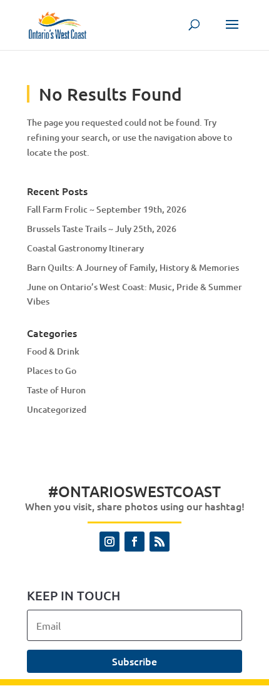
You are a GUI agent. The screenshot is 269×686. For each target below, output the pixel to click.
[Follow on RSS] (160, 542)
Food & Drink (53, 351)
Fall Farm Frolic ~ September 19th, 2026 (106, 209)
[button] (232, 32)
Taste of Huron (56, 390)
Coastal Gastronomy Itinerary (85, 248)
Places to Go (51, 370)
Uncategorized (56, 409)
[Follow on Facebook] (134, 542)
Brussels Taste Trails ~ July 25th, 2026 (101, 229)
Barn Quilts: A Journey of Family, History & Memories (133, 267)
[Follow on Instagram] (109, 542)
